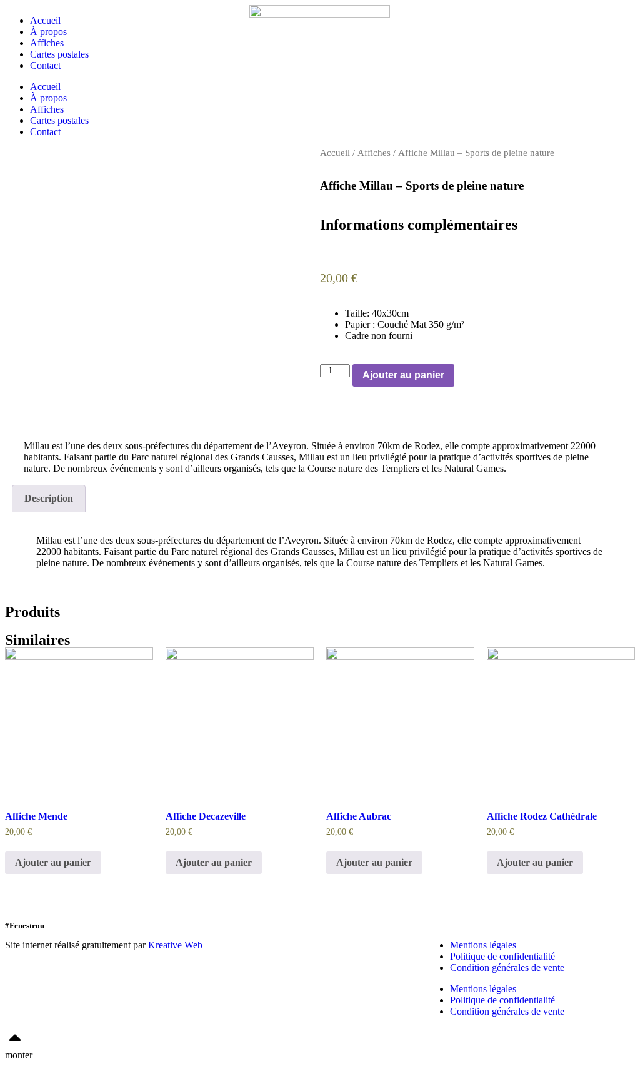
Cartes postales (59, 54)
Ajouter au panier (403, 375)
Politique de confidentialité (502, 956)
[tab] (49, 498)
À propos (48, 31)
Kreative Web (175, 945)
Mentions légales (483, 945)
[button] (324, 424)
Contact (45, 65)
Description (48, 498)
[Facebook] (230, 945)
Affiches (47, 43)
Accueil (45, 20)
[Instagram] (300, 945)
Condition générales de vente (507, 967)
